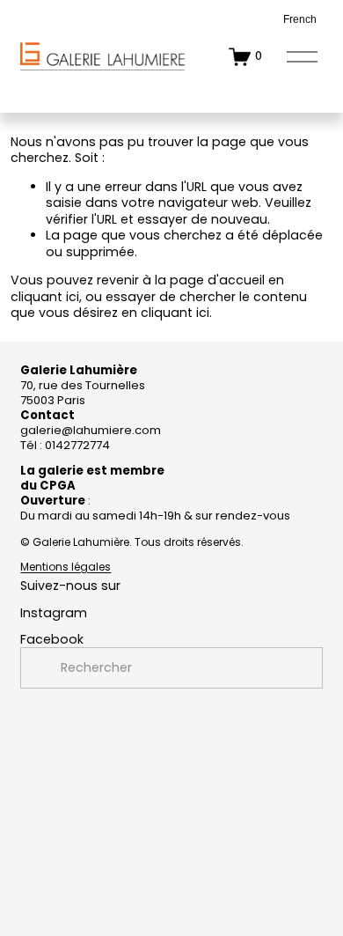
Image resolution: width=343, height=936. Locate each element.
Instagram (53, 613)
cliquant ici (45, 297)
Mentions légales (65, 567)
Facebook (52, 639)
